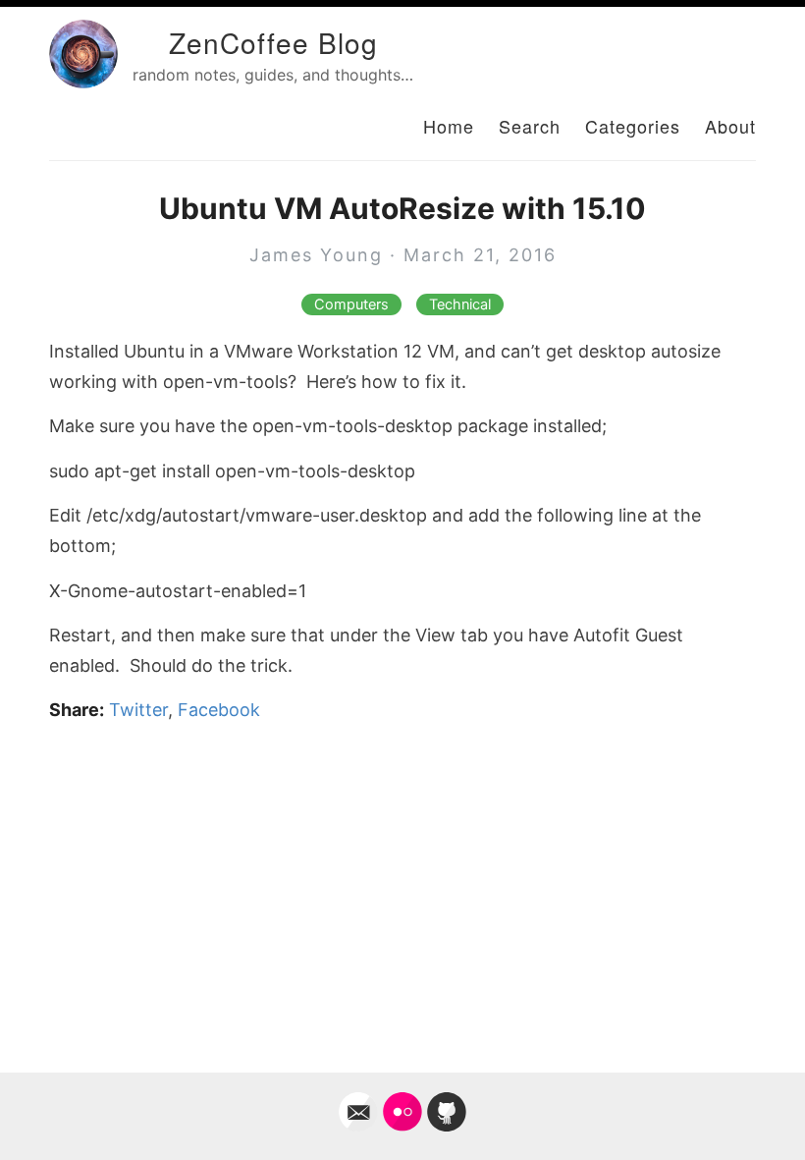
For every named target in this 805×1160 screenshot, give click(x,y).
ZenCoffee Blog (273, 42)
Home (448, 125)
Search (530, 125)
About (730, 125)
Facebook (219, 709)
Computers (351, 304)
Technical (460, 304)
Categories (632, 125)
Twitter (138, 709)
